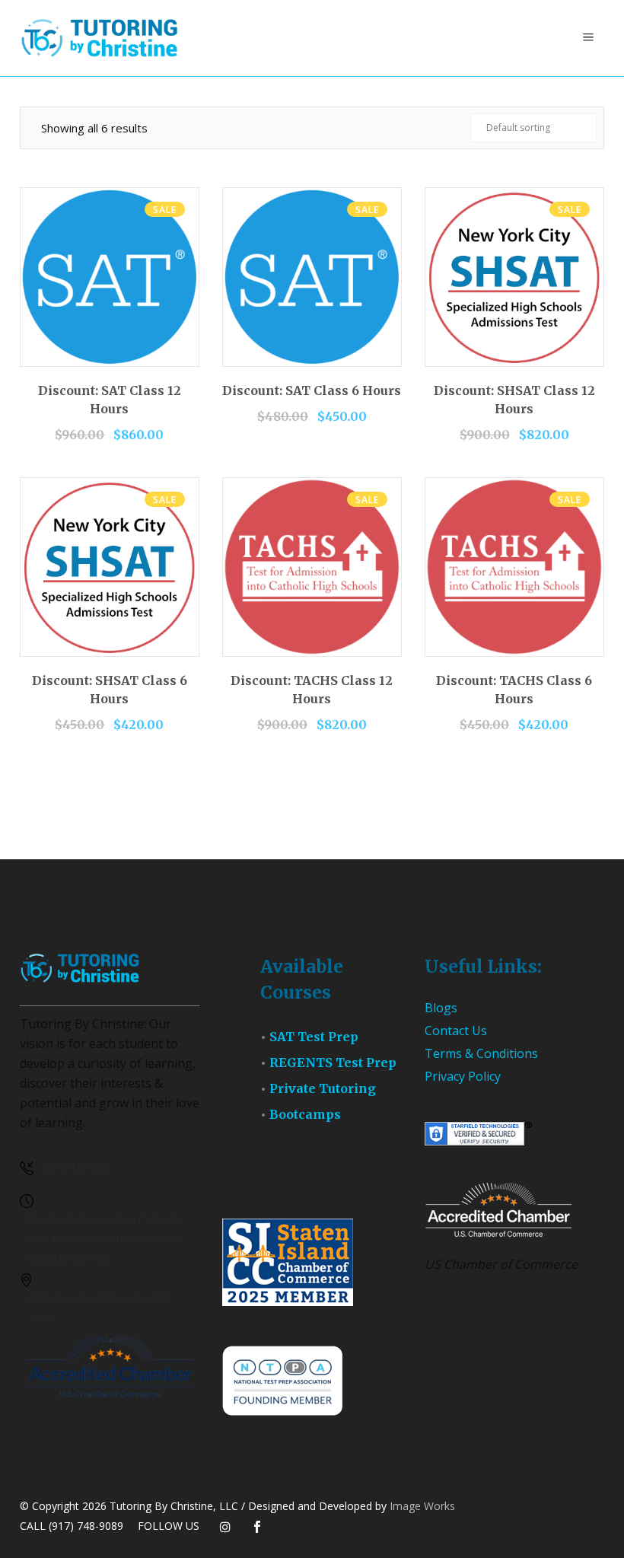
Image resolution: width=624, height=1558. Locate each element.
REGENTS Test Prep (332, 1062)
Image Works (422, 1506)
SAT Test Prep (313, 1036)
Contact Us (456, 1030)
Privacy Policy (463, 1076)
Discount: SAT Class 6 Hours (311, 390)
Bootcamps (305, 1114)
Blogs (441, 1007)
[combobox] (533, 127)
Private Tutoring (322, 1088)
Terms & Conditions (481, 1053)
